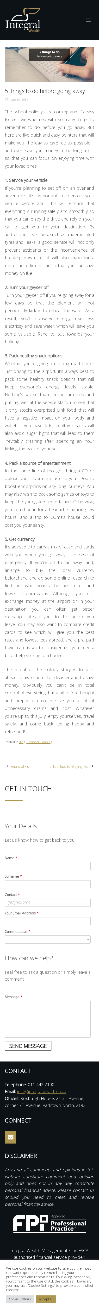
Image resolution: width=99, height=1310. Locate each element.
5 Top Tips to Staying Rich (70, 766)
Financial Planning (39, 742)
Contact (12, 894)
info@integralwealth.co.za (41, 1091)
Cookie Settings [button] (20, 1299)
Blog (22, 742)
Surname (13, 876)
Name (11, 858)
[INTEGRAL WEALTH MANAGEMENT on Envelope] (10, 1137)
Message (13, 997)
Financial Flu (20, 766)
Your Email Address (22, 913)
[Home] (23, 19)
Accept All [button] (46, 1299)
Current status (18, 931)
